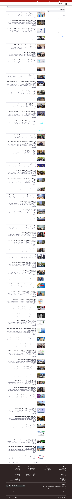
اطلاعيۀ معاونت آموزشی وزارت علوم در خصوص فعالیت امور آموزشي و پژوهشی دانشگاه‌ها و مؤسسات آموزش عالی (22, 218)
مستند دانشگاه (64, 473)
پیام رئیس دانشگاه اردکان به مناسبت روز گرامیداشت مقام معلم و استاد (26, 163)
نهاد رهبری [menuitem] (7, 4)
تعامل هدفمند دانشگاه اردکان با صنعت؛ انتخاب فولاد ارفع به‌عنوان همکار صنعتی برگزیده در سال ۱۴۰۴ (22, 337)
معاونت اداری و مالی (48, 470)
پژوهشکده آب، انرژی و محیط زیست (30, 474)
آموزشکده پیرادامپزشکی (32, 472)
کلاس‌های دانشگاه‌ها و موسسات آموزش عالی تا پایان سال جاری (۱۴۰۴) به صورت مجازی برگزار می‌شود (22, 283)
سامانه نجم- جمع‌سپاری (17, 479)
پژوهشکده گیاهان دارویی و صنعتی (30, 476)
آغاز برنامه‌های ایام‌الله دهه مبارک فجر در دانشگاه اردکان (28, 401)
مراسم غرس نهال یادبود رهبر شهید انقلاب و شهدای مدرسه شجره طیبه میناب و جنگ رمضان (23, 254)
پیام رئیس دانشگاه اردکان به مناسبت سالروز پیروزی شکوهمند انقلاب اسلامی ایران (25, 387)
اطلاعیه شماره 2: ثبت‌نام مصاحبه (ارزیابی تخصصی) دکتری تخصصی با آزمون (25, 120)
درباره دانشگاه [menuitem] (38, 4)
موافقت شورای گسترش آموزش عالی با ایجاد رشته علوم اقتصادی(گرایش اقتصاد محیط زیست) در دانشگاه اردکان (21, 179)
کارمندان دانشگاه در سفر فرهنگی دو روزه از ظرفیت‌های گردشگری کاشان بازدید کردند (24, 134)
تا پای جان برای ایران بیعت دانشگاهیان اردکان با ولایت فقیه (28, 270)
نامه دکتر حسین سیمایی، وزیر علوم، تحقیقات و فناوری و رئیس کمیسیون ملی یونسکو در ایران (23, 291)
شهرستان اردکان (64, 476)
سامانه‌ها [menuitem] (12, 4)
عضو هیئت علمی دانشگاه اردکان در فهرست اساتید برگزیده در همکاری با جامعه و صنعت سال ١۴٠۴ (23, 431)
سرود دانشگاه (64, 472)
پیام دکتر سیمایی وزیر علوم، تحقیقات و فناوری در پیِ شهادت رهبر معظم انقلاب (25, 306)
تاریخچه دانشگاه (64, 468)
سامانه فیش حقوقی (17, 474)
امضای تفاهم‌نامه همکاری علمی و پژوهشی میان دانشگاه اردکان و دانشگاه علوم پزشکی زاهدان (23, 408)
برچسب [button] (64, 15)
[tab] (56, 15)
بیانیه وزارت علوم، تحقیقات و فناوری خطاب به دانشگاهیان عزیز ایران (27, 424)
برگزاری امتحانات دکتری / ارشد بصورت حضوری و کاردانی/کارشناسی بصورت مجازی (25, 439)
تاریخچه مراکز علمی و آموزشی (62, 469)
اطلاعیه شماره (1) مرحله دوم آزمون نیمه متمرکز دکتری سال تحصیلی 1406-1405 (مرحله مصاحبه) (23, 127)
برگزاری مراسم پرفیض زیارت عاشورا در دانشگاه (30, 52)
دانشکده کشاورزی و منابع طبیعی (31, 470)
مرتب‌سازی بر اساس (62, 9)
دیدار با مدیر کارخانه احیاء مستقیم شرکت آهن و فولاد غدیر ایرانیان (27, 103)
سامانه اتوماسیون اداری (17, 475)
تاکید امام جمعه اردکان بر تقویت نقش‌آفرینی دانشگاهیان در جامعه (27, 359)
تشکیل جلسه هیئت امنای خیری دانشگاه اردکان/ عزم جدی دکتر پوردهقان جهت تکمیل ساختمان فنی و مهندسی (22, 447)
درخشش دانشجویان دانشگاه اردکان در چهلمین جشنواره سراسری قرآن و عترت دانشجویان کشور (23, 20)
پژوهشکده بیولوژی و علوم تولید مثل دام (30, 475)
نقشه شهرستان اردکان (63, 478)
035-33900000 (38, 486)
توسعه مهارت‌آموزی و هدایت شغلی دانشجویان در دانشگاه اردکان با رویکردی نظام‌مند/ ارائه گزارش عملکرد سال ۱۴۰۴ (21, 329)
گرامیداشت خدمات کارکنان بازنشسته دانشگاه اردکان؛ (29, 187)
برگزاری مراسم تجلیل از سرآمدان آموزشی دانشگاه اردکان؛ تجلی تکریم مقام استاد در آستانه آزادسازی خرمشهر (22, 112)
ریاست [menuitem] (33, 4)
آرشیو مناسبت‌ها (64, 479)
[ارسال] (8, 7)
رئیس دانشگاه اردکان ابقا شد (32, 74)
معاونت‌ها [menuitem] (28, 4)
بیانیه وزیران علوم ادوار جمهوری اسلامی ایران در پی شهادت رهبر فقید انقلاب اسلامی (24, 299)
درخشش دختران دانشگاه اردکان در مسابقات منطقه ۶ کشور (28, 12)
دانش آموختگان (45, 1)
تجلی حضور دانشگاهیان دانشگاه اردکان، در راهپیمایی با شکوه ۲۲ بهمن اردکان (25, 380)
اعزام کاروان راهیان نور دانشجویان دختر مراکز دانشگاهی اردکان (27, 373)
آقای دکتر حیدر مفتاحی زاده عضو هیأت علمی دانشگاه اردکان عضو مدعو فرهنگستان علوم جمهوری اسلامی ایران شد (21, 142)
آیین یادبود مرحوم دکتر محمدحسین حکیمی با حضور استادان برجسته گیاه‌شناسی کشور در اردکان (23, 343)
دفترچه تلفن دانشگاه (63, 475)
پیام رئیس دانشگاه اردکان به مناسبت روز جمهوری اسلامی (28, 232)
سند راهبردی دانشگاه (63, 474)
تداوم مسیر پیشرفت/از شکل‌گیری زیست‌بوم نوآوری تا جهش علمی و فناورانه (25, 366)
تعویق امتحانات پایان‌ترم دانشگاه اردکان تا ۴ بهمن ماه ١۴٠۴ (28, 455)
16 (9, 462)
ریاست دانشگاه (49, 468)
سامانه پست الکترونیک (17, 472)
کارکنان (54, 1)
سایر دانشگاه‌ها (18, 468)
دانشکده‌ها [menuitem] (23, 4)
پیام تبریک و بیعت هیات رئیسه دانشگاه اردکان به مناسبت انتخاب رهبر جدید (25, 277)
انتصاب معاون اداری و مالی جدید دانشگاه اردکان (29, 209)
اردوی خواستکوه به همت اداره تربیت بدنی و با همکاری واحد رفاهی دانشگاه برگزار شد (24, 97)
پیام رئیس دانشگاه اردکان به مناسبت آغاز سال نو (29, 248)
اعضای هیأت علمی (58, 1)
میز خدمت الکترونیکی (39, 1)
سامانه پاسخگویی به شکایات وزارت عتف (15, 480)
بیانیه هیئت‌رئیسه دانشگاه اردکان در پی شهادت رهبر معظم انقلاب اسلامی (26, 313)
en (6, 1)
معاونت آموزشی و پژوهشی (47, 469)
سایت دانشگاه (64, 1)
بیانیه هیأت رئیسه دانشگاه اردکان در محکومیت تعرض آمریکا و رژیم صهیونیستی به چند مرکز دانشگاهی (22, 240)
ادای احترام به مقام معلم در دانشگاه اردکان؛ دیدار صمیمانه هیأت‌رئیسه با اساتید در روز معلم (23, 157)
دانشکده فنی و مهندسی (32, 469)
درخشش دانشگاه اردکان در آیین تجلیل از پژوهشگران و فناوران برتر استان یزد (25, 170)
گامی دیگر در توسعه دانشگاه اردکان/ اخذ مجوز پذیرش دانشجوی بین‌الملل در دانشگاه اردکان (23, 394)
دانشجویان (50, 1)
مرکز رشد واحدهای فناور (32, 473)
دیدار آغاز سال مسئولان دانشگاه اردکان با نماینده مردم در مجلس (27, 225)
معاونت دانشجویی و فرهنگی (47, 472)
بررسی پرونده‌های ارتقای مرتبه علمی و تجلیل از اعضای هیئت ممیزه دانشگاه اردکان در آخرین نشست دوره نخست (21, 82)
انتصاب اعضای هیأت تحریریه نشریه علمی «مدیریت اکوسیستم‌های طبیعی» (26, 320)
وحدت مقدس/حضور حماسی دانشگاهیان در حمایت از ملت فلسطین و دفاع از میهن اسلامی (23, 262)
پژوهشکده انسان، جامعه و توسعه (31, 478)
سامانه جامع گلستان (17, 473)
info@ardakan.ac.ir (50, 488)
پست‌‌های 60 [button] (42, 462)
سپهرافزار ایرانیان (8, 497)
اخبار (32, 17)
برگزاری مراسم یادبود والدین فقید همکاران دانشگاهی (29, 150)
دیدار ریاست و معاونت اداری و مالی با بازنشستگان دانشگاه (28, 90)
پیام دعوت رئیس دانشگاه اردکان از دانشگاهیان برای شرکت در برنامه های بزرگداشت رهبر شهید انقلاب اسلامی (22, 45)
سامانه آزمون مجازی (17, 470)
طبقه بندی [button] (63, 22)
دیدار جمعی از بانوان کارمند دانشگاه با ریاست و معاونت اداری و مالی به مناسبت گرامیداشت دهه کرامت (22, 194)
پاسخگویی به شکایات (17, 478)
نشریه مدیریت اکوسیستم (17, 476)
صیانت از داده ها (64, 480)
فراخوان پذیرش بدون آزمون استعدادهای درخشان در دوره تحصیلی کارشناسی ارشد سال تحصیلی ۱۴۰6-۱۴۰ (21, 28)
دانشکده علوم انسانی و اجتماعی (31, 468)
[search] (9, 1)
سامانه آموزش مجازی (17, 469)
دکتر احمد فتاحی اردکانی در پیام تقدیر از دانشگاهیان (29, 67)
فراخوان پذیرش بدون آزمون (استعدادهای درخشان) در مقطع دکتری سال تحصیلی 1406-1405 (23, 59)
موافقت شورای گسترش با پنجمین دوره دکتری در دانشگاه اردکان (27, 201)
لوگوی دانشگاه (64, 470)
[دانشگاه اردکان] (59, 4)
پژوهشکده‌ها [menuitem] (17, 4)
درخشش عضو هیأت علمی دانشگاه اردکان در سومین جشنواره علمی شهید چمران (25, 416)
